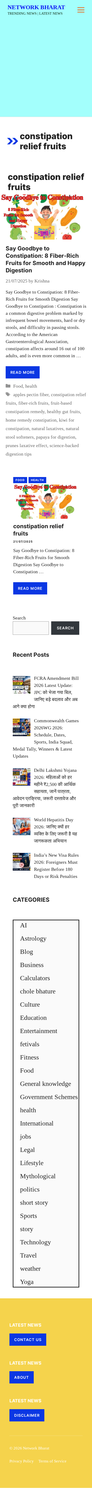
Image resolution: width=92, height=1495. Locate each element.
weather (30, 1268)
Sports (28, 1215)
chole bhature (37, 991)
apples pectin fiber (31, 394)
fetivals (29, 1044)
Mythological (38, 1176)
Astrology (33, 938)
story (26, 1229)
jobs (25, 1136)
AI (23, 925)
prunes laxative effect (26, 445)
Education (33, 1017)
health (31, 386)
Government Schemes (49, 1096)
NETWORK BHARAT (36, 7)
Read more (22, 372)
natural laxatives (47, 428)
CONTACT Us (28, 1339)
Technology (35, 1242)
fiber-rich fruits (33, 403)
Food (18, 386)
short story (34, 1202)
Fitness (29, 1057)
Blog (26, 951)
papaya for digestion (55, 437)
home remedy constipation (31, 420)
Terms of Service (52, 1461)
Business (32, 964)
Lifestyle (31, 1163)
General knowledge (45, 1083)
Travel (28, 1255)
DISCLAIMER (27, 1415)
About (21, 1377)
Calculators (35, 978)
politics (30, 1189)
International (37, 1123)
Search (19, 617)
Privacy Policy (21, 1461)
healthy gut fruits (63, 411)
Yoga (26, 1281)
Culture (30, 1004)
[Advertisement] (46, 68)
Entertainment (38, 1030)
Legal (27, 1149)
